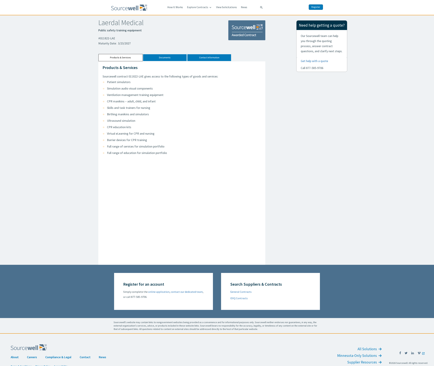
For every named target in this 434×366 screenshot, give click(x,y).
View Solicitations (226, 7)
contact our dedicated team (187, 291)
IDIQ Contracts (239, 298)
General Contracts (241, 291)
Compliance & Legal (58, 357)
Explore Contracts (199, 7)
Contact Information (209, 57)
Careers (32, 357)
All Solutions (368, 349)
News (244, 7)
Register (315, 6)
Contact (85, 357)
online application (159, 291)
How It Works (175, 7)
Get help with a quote (314, 61)
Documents (165, 57)
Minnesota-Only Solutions (357, 355)
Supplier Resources (362, 362)
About (15, 357)
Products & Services (120, 57)
